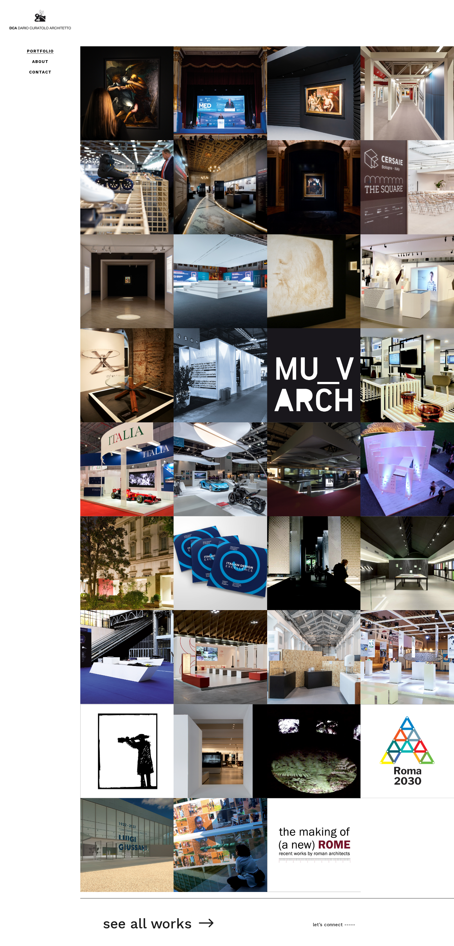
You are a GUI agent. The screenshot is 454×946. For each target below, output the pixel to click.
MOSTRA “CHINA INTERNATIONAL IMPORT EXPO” (116, 454)
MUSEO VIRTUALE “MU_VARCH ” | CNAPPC (304, 360)
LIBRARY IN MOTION (401, 453)
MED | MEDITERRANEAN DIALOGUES (210, 73)
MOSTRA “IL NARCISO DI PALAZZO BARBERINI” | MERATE (312, 172)
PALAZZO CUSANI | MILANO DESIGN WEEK (120, 548)
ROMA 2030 (390, 735)
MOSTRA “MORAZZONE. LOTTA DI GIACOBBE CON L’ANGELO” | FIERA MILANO (123, 85)
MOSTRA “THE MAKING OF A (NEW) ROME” (310, 830)
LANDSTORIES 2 (301, 731)
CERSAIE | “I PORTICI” (405, 69)
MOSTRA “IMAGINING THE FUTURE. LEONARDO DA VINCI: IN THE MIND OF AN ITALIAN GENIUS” (311, 273)
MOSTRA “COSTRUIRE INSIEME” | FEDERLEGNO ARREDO (216, 638)
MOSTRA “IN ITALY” (308, 445)
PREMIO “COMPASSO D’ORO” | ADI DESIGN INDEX (311, 642)
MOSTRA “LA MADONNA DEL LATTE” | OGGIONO (126, 266)
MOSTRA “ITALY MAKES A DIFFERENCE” (207, 449)
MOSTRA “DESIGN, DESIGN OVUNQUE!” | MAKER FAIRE (405, 642)
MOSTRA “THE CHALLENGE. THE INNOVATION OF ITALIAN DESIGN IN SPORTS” (120, 179)
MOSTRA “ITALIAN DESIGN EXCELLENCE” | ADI (218, 544)
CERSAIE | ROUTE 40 (216, 261)
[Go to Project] (190, 131)
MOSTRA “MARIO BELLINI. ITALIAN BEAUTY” (117, 356)
